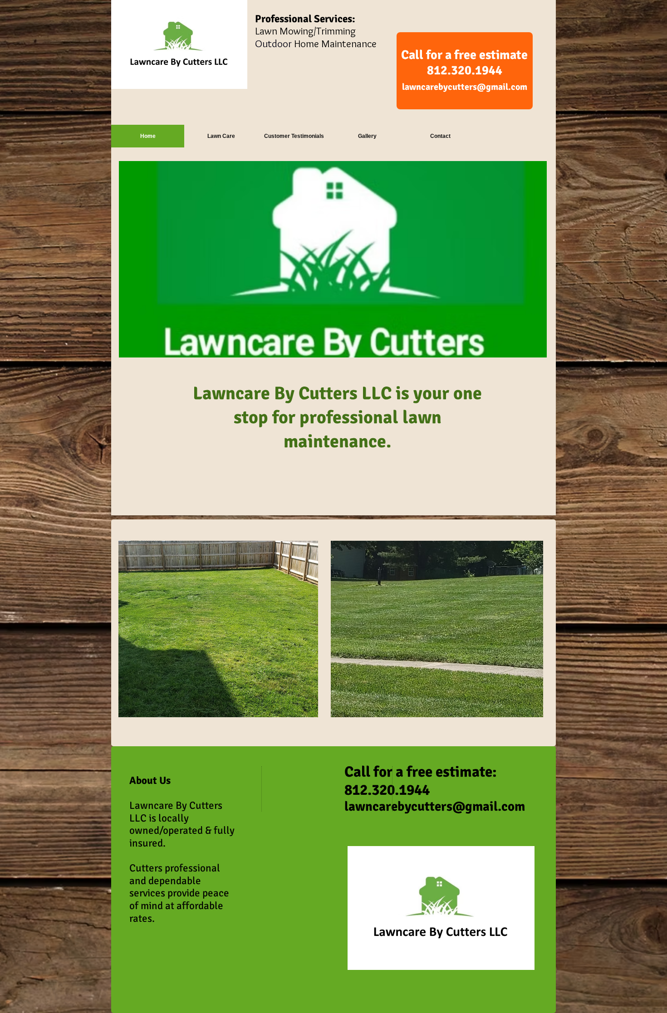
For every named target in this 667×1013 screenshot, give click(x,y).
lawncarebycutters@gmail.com (464, 87)
